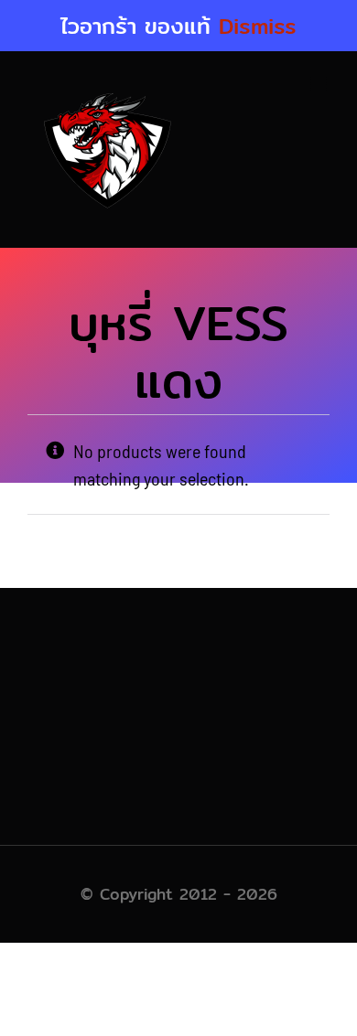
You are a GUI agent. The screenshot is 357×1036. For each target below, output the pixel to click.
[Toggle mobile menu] (320, 83)
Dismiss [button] (258, 25)
